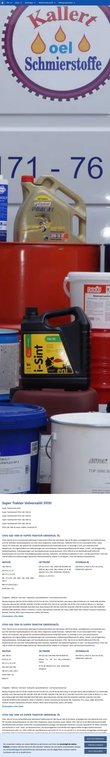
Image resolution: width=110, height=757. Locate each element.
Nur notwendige (95, 739)
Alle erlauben (96, 751)
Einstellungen (14, 750)
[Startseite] (2, 2)
